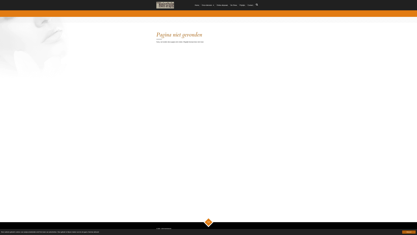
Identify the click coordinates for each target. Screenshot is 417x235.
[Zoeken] (256, 4)
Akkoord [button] (408, 232)
